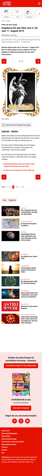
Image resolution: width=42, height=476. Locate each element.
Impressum (6, 431)
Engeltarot (12, 200)
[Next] (38, 13)
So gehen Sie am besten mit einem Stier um (19, 170)
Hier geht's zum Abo (21, 408)
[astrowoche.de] (7, 3)
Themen (4, 447)
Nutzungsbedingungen (9, 433)
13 (23, 187)
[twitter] (27, 421)
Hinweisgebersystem (9, 444)
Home (4, 21)
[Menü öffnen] (39, 3)
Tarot (8, 21)
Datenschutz (6, 436)
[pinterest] (14, 421)
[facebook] (21, 421)
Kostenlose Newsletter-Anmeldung (21, 366)
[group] (20, 13)
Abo (3, 453)
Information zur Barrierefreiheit (13, 442)
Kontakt (4, 450)
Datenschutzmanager (9, 439)
